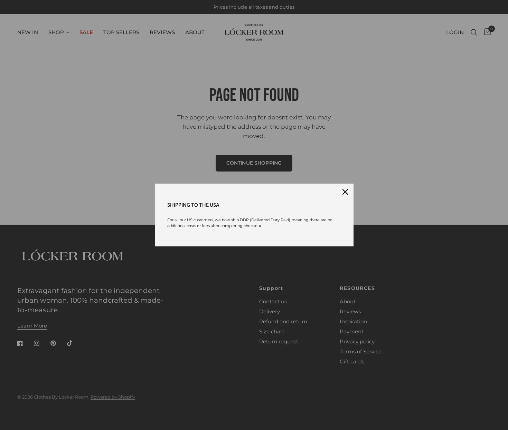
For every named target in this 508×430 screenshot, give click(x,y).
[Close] (345, 192)
